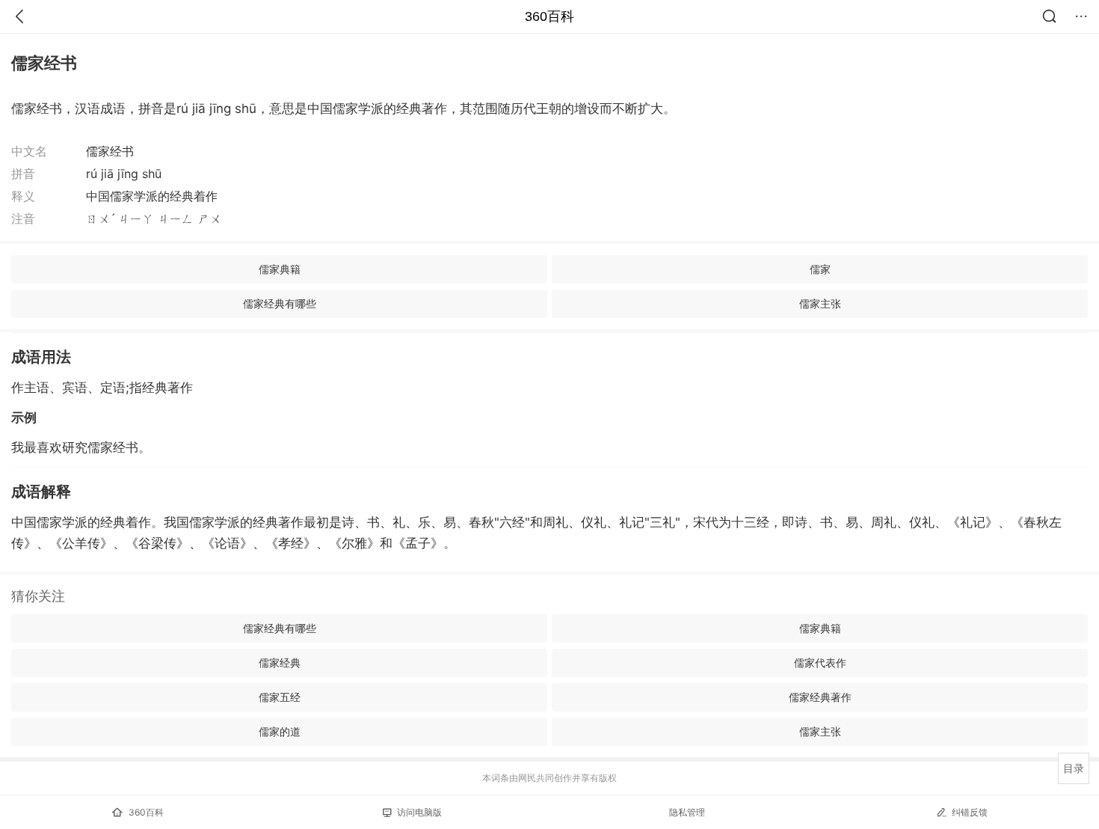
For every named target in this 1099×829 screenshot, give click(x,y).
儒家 (820, 269)
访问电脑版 (419, 812)
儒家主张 (820, 303)
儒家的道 (280, 731)
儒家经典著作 (820, 697)
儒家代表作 (820, 662)
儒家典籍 (280, 269)
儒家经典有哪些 (279, 303)
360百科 (549, 16)
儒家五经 (280, 697)
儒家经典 (280, 662)
